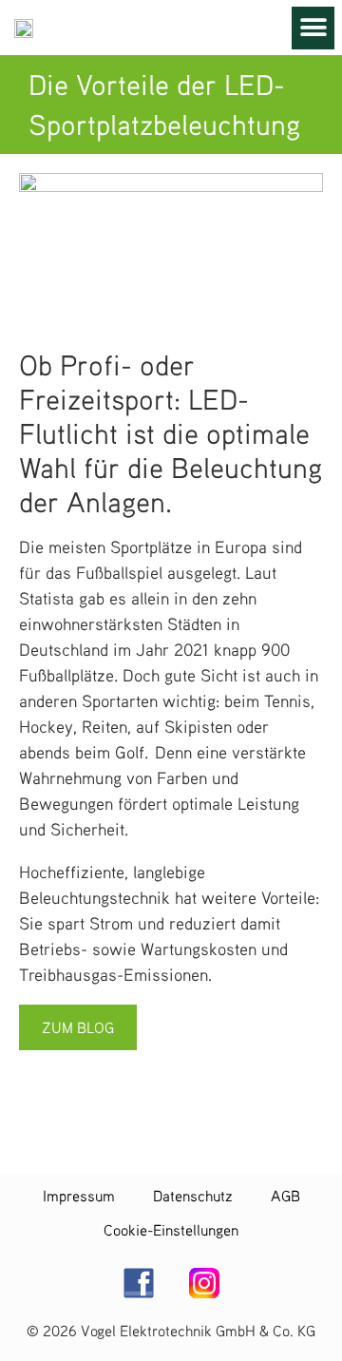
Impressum (79, 1195)
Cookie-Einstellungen (171, 1229)
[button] (313, 28)
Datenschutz (193, 1195)
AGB (285, 1195)
